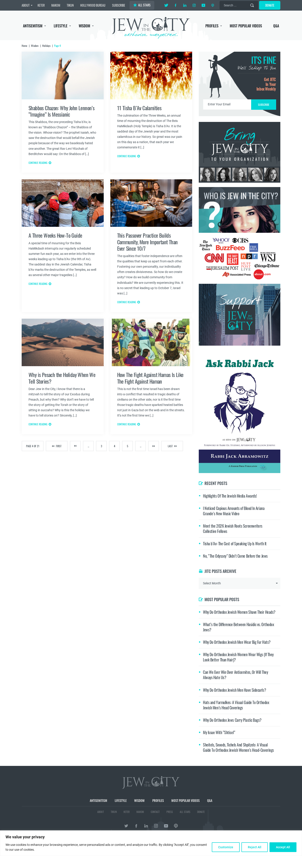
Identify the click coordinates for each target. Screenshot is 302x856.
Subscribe (151, 465)
